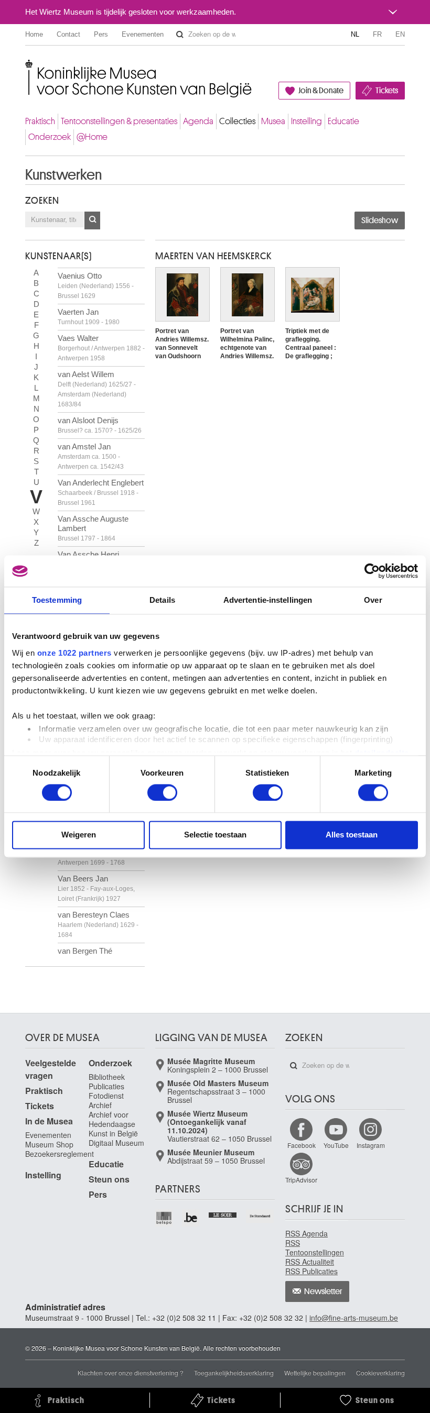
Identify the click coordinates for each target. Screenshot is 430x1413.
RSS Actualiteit (309, 1261)
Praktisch (40, 121)
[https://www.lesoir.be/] (223, 1214)
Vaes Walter (101, 348)
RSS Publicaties (311, 1271)
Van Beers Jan (96, 888)
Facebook (301, 1145)
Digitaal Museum (116, 1142)
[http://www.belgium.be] (191, 1218)
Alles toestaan (352, 835)
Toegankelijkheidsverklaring (234, 1372)
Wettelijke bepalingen (315, 1372)
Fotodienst (106, 1095)
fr (377, 34)
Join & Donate (320, 90)
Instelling (306, 121)
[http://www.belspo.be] (164, 1218)
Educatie (343, 121)
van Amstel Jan (91, 456)
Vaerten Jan (89, 316)
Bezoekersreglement (59, 1153)
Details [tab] (162, 599)
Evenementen (143, 34)
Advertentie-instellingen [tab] (267, 599)
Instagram (371, 1145)
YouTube (336, 1145)
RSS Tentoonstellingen (314, 1247)
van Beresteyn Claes (98, 924)
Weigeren (78, 835)
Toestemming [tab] (57, 599)
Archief (100, 1105)
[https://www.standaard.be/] (260, 1216)
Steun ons (109, 1179)
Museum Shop (49, 1144)
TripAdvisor (301, 1179)
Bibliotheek (107, 1076)
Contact (68, 34)
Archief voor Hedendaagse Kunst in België (113, 1124)
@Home (92, 137)
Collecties (237, 121)
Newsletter (323, 1291)
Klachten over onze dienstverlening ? (131, 1372)
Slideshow (379, 220)
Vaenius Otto (96, 285)
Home (34, 34)
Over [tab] (373, 599)
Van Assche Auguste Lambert (93, 528)
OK (92, 220)
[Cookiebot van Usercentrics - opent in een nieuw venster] (372, 571)
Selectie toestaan (215, 835)
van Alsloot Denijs (100, 425)
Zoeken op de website (180, 34)
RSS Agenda (306, 1233)
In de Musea (49, 1121)
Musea (273, 121)
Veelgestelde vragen (50, 1069)
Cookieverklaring (380, 1372)
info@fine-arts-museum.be (353, 1317)
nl (355, 34)
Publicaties (106, 1086)
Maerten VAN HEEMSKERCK (213, 256)
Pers (101, 34)
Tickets (386, 90)
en (400, 34)
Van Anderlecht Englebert (101, 492)
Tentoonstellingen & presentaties (119, 121)
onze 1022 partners (74, 652)
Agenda (198, 121)
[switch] (162, 792)
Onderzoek (49, 137)
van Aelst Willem (97, 389)
